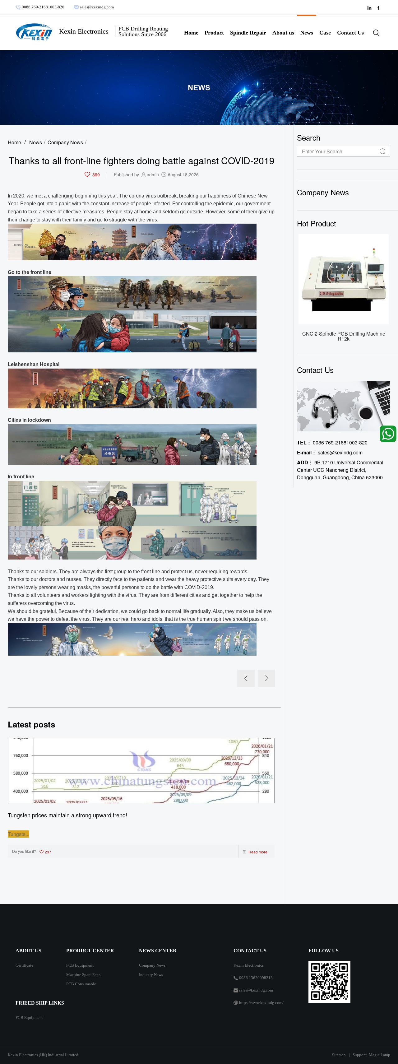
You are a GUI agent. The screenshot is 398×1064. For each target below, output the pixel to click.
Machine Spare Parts (83, 974)
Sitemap (339, 1054)
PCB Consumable (81, 984)
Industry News (151, 974)
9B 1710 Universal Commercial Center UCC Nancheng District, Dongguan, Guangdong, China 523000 (340, 470)
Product (214, 33)
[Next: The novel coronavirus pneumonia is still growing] (266, 678)
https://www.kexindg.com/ (261, 1002)
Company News (65, 142)
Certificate (24, 965)
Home (191, 33)
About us (283, 33)
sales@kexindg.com (97, 7)
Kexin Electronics (249, 965)
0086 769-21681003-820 (44, 7)
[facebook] (380, 7)
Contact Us (350, 33)
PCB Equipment (80, 965)
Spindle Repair (248, 33)
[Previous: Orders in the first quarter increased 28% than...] (246, 678)
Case (325, 33)
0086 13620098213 (256, 977)
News (306, 33)
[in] (372, 7)
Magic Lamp (379, 1054)
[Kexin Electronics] (34, 32)
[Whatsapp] (386, 433)
